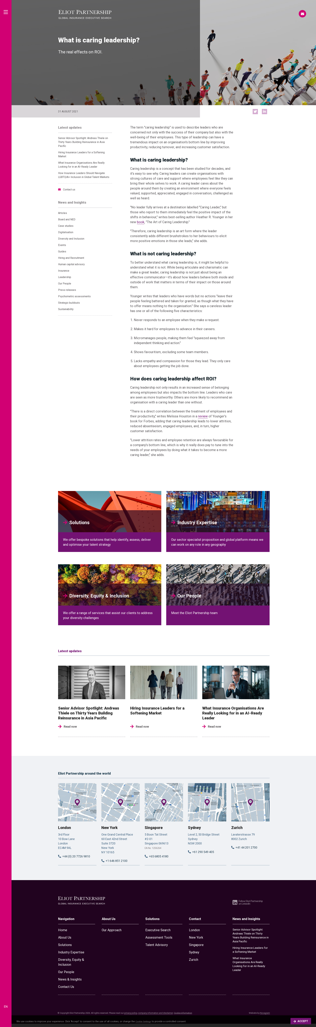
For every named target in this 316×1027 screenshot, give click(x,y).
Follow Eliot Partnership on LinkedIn (251, 902)
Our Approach (111, 930)
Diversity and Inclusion (71, 238)
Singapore (154, 828)
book (140, 222)
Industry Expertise (71, 952)
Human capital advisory (71, 264)
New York (109, 828)
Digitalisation (65, 232)
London (64, 828)
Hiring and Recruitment (71, 257)
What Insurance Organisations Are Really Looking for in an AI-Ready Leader (233, 713)
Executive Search (158, 930)
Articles (62, 213)
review (203, 416)
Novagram (265, 1013)
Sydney (194, 828)
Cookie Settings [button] (143, 1021)
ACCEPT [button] (303, 1021)
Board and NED (66, 219)
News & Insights (70, 979)
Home (62, 930)
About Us (64, 937)
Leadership (64, 277)
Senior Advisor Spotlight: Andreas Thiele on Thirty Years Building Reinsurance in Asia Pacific (83, 142)
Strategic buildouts (69, 302)
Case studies (65, 225)
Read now (70, 726)
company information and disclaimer (155, 1013)
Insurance (63, 270)
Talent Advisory (156, 945)
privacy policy (130, 1013)
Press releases (67, 290)
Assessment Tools (158, 937)
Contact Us (66, 987)
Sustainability (66, 309)
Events (62, 245)
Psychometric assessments (74, 296)
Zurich (237, 828)
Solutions (65, 945)
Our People (64, 283)
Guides (62, 251)
